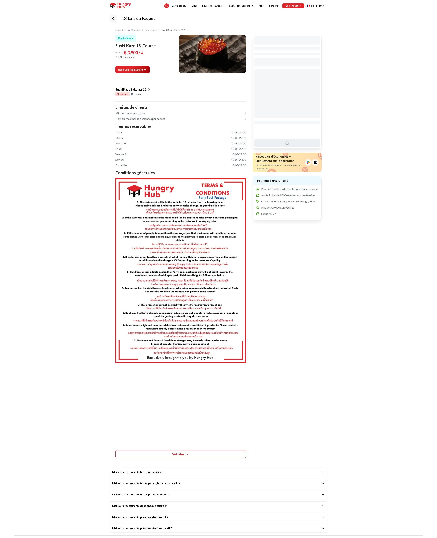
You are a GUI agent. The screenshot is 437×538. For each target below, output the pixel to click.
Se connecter (293, 5)
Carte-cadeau (179, 5)
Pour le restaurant (212, 5)
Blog (194, 5)
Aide (261, 5)
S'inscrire (274, 5)
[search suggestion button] (166, 5)
